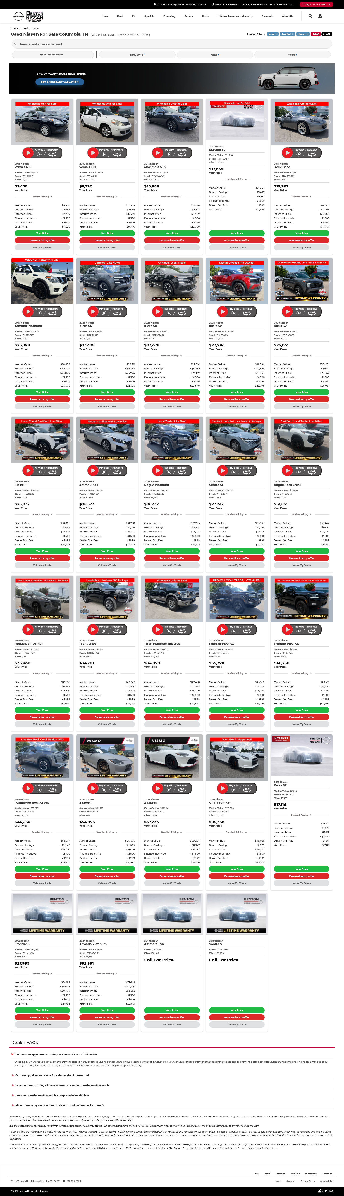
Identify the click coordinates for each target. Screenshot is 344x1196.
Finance (280, 1173)
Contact (327, 1173)
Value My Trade (42, 247)
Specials (149, 16)
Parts (205, 16)
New (105, 16)
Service (189, 16)
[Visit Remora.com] (325, 1191)
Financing (169, 16)
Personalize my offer (42, 240)
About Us (287, 16)
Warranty (311, 1173)
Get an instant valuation (59, 82)
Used (120, 16)
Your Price (42, 233)
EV (133, 16)
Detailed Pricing (40, 196)
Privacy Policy (308, 1181)
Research (267, 16)
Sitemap (290, 1181)
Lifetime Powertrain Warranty (235, 16)
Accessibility (326, 1181)
